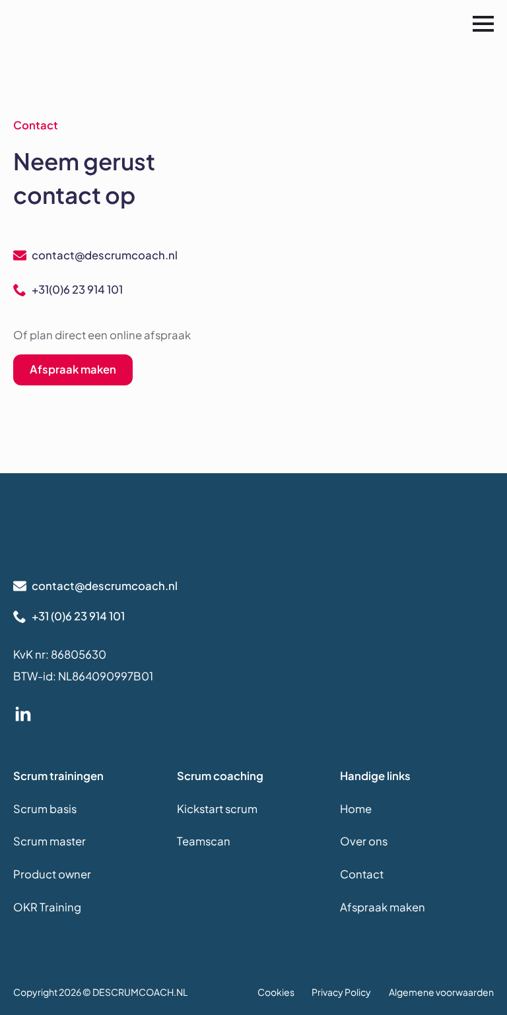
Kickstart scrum (217, 809)
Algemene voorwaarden (441, 992)
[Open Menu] (483, 23)
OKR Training (47, 907)
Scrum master (49, 841)
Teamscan (203, 841)
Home (356, 809)
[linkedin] (23, 715)
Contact (362, 874)
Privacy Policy (341, 992)
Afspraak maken (382, 907)
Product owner (52, 874)
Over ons (364, 841)
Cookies (275, 992)
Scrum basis (45, 809)
